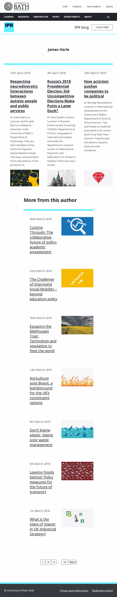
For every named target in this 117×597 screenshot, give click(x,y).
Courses (9, 16)
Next (73, 562)
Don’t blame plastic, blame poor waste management (41, 437)
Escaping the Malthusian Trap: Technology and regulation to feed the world (43, 338)
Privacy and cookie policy (74, 590)
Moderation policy (102, 590)
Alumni (109, 6)
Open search (108, 17)
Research (23, 16)
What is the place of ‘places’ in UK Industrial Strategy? (43, 526)
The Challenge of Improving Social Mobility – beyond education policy (43, 289)
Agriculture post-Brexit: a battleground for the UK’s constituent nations (41, 390)
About (88, 16)
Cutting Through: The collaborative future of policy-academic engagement (43, 239)
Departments (72, 16)
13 (64, 562)
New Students (94, 6)
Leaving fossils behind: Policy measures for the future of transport (42, 482)
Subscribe (102, 27)
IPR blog (82, 27)
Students (77, 6)
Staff (65, 6)
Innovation (40, 16)
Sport (56, 16)
